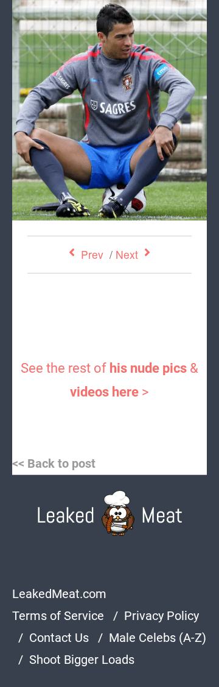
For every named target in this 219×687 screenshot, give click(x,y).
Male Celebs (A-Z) (157, 637)
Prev (92, 254)
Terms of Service (58, 615)
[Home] (109, 513)
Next (127, 254)
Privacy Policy (161, 615)
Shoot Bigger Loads (81, 659)
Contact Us (59, 637)
